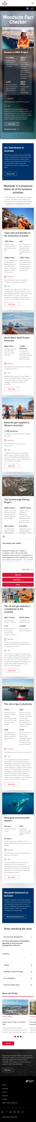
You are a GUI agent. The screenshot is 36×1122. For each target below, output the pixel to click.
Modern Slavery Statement (10, 1103)
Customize (17, 580)
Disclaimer (5, 1096)
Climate (6, 965)
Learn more (26, 569)
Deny (18, 584)
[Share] (32, 8)
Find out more (10, 174)
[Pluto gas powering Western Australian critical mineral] (18, 1036)
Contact (4, 1085)
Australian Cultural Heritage (13, 972)
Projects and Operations (12, 985)
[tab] (18, 953)
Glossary (4, 1099)
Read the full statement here (15, 917)
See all (8, 1043)
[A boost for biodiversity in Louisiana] (21, 1036)
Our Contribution (9, 978)
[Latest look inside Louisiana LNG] (15, 1036)
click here (16, 945)
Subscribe (5, 1088)
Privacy (4, 1092)
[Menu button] (33, 3)
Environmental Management (13, 937)
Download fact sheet (10, 129)
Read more (7, 1070)
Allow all (18, 575)
